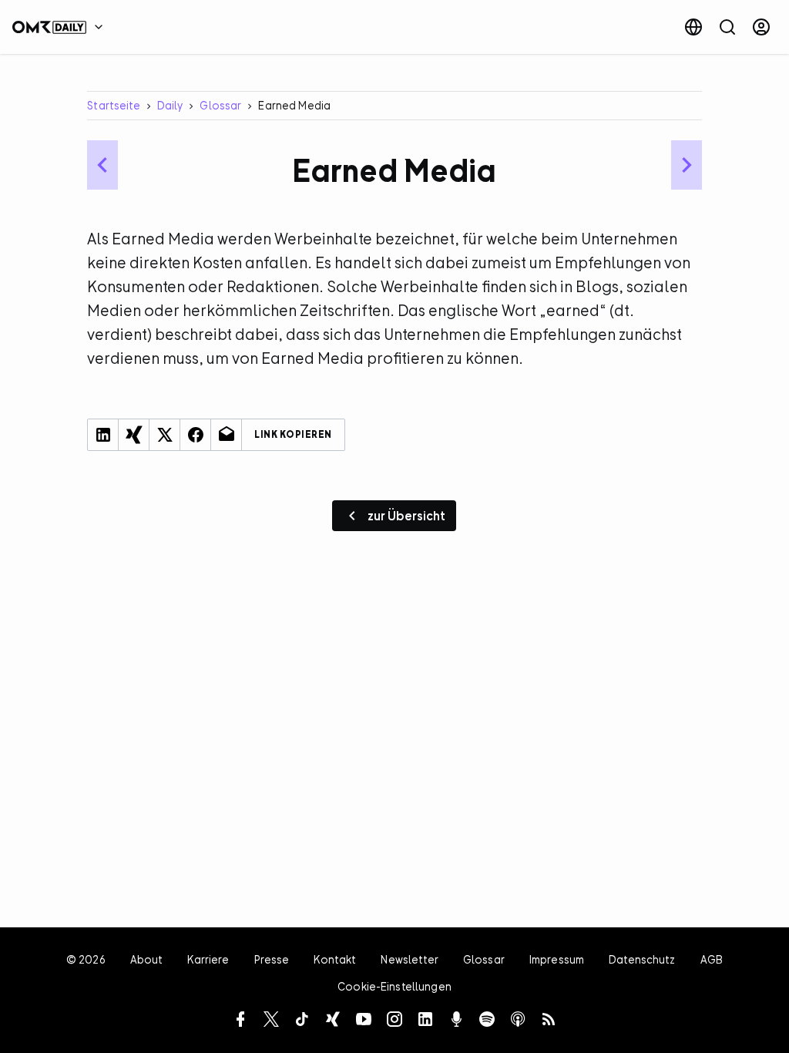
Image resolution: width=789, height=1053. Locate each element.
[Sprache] (693, 27)
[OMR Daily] (61, 27)
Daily (170, 105)
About (146, 959)
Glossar (220, 105)
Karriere (208, 959)
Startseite (113, 105)
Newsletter (409, 959)
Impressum (556, 959)
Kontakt (335, 959)
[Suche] (727, 27)
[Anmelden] (761, 27)
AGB (711, 959)
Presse (272, 959)
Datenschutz (642, 959)
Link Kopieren (293, 435)
